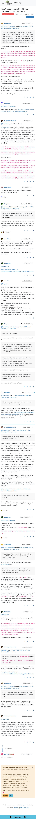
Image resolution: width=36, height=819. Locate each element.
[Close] (33, 767)
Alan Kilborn (7, 23)
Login (11, 795)
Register (5, 795)
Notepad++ (23, 805)
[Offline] (2, 23)
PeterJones (7, 103)
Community (17, 3)
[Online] (2, 103)
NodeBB (16, 807)
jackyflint (6, 754)
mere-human (7, 187)
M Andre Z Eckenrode (10, 120)
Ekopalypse (7, 204)
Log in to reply (29, 17)
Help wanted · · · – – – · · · (8, 14)
